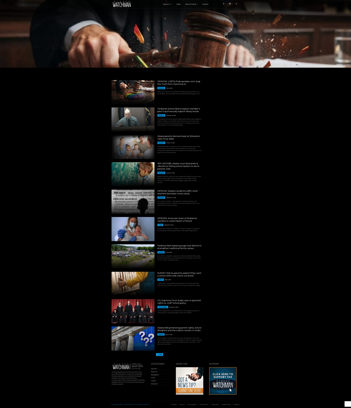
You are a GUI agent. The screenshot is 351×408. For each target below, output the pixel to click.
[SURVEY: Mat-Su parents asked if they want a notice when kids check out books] (133, 295)
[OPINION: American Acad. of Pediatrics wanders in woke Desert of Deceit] (133, 240)
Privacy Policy (215, 404)
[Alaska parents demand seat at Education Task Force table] (133, 158)
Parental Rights (163, 307)
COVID (160, 225)
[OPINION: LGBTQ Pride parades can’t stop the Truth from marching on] (133, 104)
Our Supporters (204, 404)
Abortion (161, 252)
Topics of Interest (190, 4)
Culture (161, 279)
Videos (178, 4)
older (159, 354)
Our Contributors (192, 404)
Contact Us (236, 404)
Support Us (166, 4)
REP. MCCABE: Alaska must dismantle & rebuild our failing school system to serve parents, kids (178, 166)
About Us (182, 404)
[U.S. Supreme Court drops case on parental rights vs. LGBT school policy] (133, 323)
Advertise (205, 4)
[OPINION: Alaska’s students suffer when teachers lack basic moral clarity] (133, 213)
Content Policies (226, 404)
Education (161, 88)
